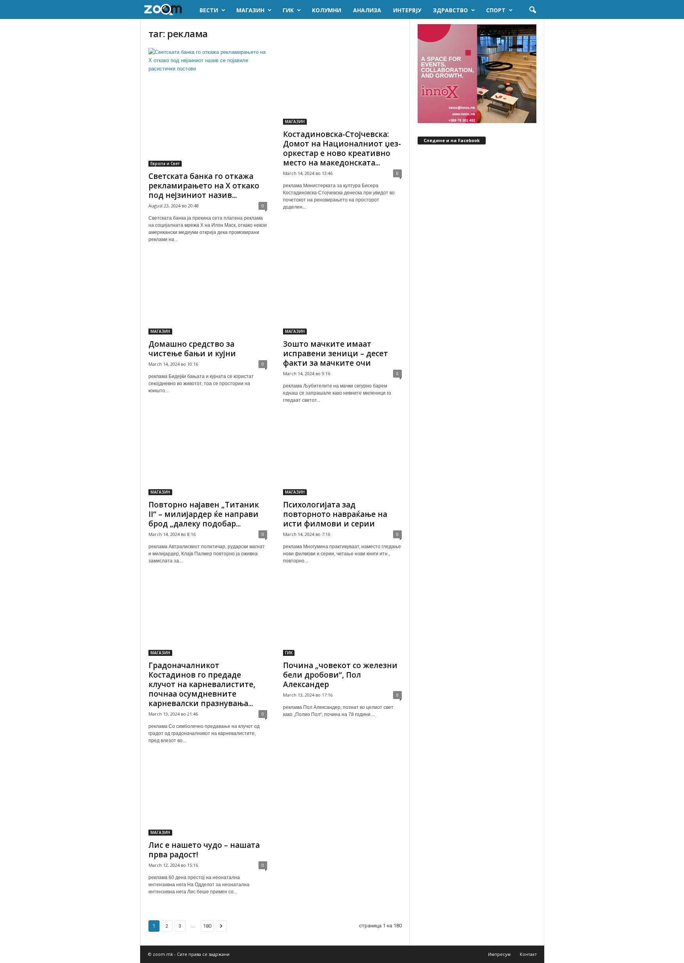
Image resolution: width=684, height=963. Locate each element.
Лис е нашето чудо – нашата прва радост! (204, 850)
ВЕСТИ (209, 10)
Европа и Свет (165, 163)
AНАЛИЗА (367, 10)
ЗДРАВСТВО (450, 10)
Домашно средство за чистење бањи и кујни (192, 349)
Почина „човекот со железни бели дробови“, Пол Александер (340, 674)
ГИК (288, 10)
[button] (532, 10)
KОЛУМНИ (326, 10)
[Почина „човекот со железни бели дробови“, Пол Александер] (342, 617)
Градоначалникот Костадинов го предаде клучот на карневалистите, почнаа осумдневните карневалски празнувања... (201, 684)
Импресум (499, 954)
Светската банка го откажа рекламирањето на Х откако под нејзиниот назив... (203, 185)
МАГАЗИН (250, 10)
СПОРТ (495, 10)
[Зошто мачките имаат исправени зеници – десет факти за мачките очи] (342, 296)
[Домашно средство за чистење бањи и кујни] (207, 296)
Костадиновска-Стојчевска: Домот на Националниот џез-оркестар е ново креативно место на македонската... (342, 148)
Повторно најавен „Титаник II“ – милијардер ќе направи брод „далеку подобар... (203, 514)
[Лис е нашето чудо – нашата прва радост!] (207, 797)
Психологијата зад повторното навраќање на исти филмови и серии (335, 514)
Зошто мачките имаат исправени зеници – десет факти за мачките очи (335, 353)
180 (207, 926)
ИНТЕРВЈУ (407, 10)
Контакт (528, 954)
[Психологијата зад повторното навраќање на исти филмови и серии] (342, 456)
